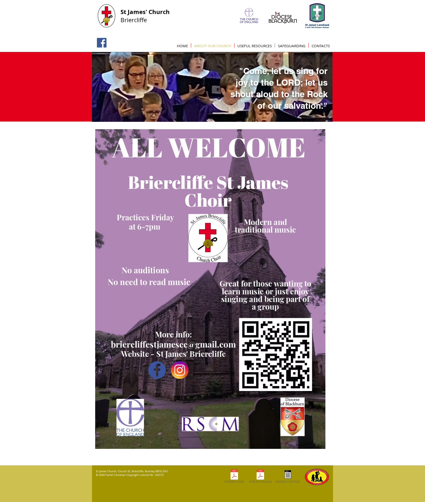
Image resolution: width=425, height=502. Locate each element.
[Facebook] (101, 42)
